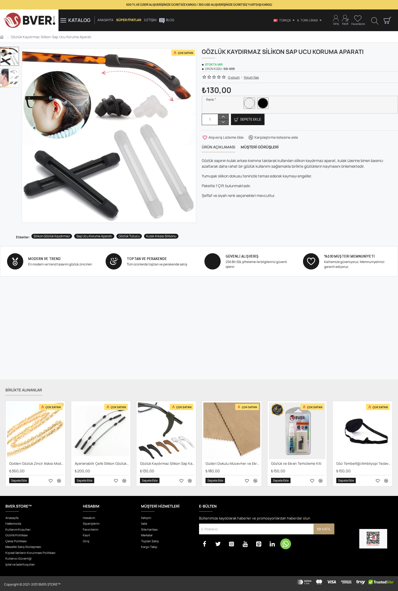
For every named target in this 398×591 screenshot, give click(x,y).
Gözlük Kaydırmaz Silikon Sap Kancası (167, 463)
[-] (223, 122)
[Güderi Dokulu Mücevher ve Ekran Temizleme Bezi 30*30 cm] (231, 430)
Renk (210, 100)
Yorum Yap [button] (251, 77)
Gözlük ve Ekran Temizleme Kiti (296, 463)
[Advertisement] (199, 335)
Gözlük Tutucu (129, 236)
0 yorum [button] (234, 77)
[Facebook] (204, 543)
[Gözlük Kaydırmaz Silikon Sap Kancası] (166, 430)
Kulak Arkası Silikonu (161, 236)
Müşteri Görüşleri (260, 147)
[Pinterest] (258, 543)
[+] (223, 116)
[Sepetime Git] (387, 20)
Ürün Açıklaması (218, 147)
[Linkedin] (272, 543)
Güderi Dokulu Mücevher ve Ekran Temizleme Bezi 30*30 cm (232, 463)
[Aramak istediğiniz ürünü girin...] (375, 20)
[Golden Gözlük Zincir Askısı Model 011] (35, 430)
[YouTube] (245, 543)
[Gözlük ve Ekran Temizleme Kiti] (297, 430)
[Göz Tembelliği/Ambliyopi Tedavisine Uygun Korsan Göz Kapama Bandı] (362, 430)
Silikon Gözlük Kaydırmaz (52, 236)
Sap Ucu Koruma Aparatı (94, 236)
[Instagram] (231, 543)
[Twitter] (218, 543)
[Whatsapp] (285, 543)
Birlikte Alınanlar (23, 390)
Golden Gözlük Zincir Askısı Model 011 (36, 463)
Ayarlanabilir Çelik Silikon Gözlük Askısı (102, 463)
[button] (10, 51)
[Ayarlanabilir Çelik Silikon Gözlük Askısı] (101, 430)
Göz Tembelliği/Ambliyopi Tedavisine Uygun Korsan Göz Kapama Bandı (363, 463)
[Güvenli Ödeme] (345, 583)
